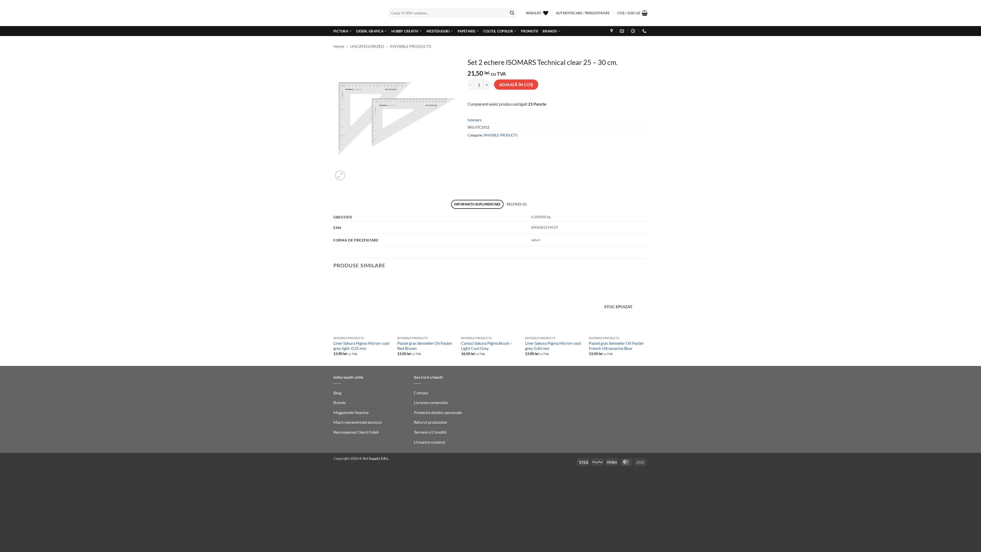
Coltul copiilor (498, 31)
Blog (337, 392)
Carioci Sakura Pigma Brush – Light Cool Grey (486, 346)
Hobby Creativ (404, 31)
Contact (421, 392)
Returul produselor (430, 422)
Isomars (475, 119)
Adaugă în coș (516, 84)
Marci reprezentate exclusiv (357, 422)
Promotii (529, 31)
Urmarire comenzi (429, 442)
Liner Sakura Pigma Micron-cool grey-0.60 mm (553, 346)
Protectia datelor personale (438, 412)
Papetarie (466, 31)
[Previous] (333, 319)
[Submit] (512, 13)
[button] (632, 13)
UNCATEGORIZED (367, 46)
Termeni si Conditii (430, 432)
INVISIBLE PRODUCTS (410, 46)
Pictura (340, 31)
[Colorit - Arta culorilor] (357, 13)
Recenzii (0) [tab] (517, 204)
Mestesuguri (438, 31)
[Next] (647, 319)
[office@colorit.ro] (622, 31)
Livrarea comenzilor (431, 402)
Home (338, 46)
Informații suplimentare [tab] (477, 204)
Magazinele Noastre (351, 412)
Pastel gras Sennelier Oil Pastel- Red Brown (425, 346)
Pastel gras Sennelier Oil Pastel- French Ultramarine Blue (617, 346)
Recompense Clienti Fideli (356, 432)
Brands (550, 31)
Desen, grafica (369, 31)
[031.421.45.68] (645, 31)
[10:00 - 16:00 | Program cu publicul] (633, 31)
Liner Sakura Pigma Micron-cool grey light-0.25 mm (361, 346)
